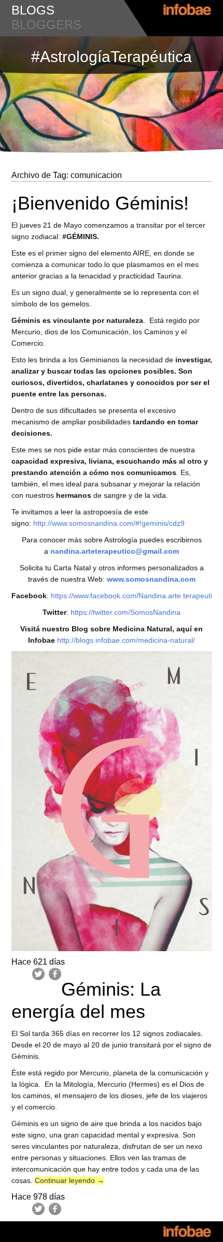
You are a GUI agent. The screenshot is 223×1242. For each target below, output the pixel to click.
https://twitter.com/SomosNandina (124, 612)
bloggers (46, 25)
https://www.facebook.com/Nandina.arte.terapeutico (135, 596)
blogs (32, 10)
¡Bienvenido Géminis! (100, 203)
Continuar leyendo (69, 1180)
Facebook (55, 974)
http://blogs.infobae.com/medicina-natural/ (126, 640)
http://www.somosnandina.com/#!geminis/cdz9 (108, 523)
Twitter (38, 974)
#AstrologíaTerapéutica (111, 56)
